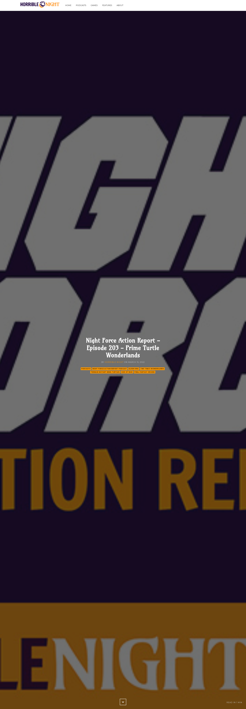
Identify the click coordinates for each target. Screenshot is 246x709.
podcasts (86, 369)
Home (68, 5)
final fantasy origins (144, 372)
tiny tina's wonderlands (152, 369)
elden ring (134, 369)
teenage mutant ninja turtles (105, 372)
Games (94, 5)
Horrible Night (114, 362)
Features (107, 5)
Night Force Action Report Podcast (110, 369)
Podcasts (81, 5)
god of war (126, 372)
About (120, 5)
